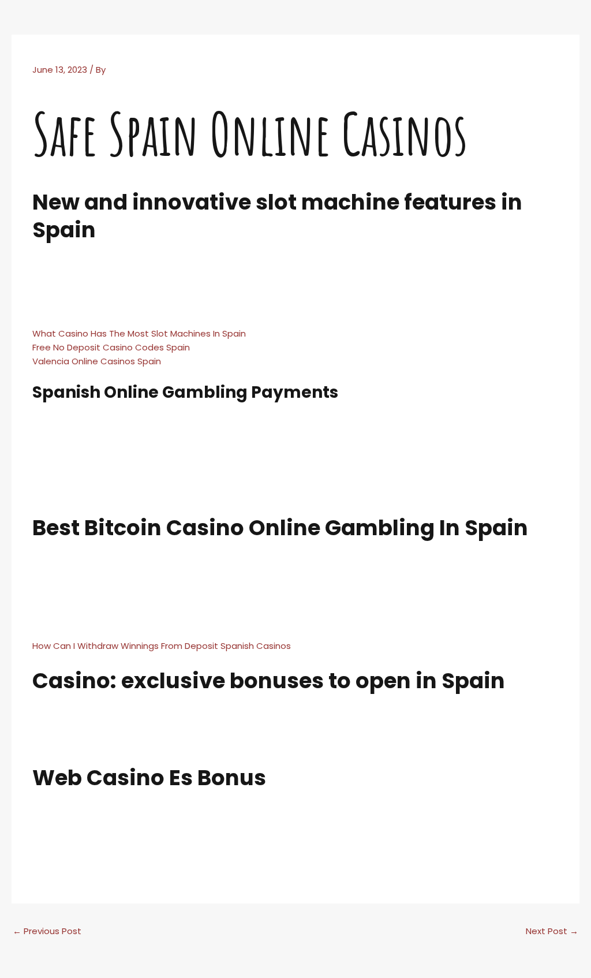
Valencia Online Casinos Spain (96, 361)
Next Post (552, 931)
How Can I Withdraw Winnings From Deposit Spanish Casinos (161, 646)
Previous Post (47, 931)
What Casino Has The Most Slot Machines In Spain (139, 333)
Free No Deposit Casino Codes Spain (111, 347)
